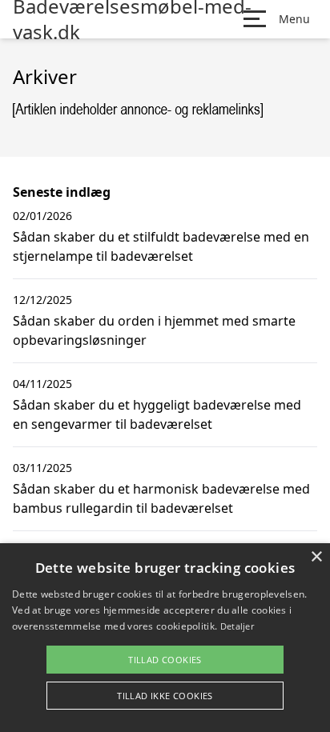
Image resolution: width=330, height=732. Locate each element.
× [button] (316, 557)
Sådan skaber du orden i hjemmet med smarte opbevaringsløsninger (154, 330)
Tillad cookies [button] (165, 660)
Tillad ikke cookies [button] (165, 696)
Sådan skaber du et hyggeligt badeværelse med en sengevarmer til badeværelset (157, 414)
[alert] (165, 637)
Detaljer (237, 626)
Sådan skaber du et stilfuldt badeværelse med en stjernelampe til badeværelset (161, 246)
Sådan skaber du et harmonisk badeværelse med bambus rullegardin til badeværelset (161, 498)
